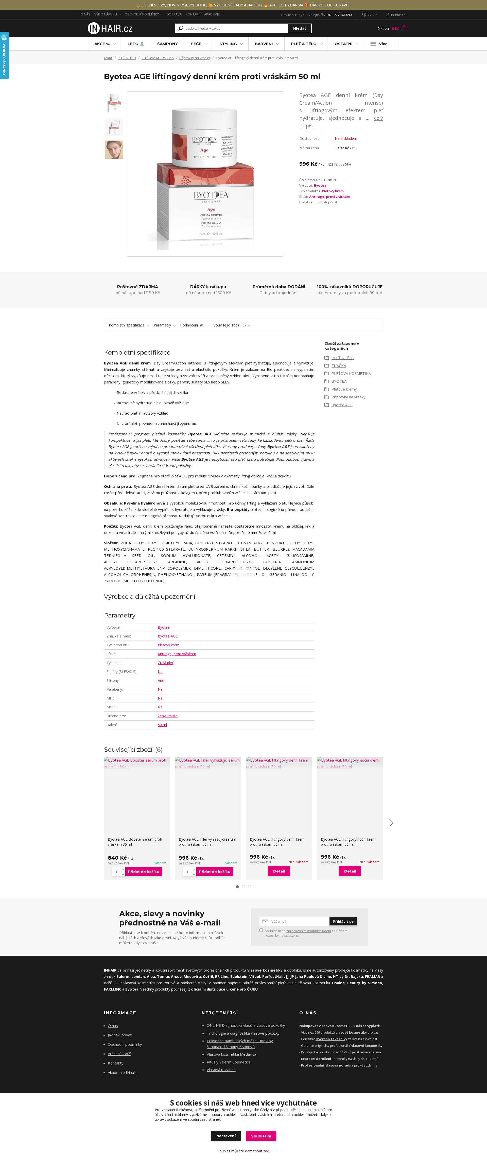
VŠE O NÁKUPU (105, 14)
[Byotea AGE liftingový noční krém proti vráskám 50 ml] (350, 763)
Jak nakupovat (120, 1034)
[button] (237, 886)
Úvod (108, 57)
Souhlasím (261, 1136)
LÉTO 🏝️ (136, 43)
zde (266, 1151)
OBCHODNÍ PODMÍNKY (142, 14)
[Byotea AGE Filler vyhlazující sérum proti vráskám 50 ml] (208, 763)
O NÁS (85, 14)
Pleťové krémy (344, 389)
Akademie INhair (122, 1072)
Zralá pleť (165, 662)
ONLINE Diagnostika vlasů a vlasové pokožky (246, 1025)
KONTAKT (193, 14)
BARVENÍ (264, 43)
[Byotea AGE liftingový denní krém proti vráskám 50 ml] (279, 763)
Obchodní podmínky (125, 1044)
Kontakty (116, 1063)
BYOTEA (339, 381)
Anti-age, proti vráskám (329, 196)
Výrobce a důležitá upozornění (149, 596)
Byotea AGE (168, 636)
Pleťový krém (333, 191)
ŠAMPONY (167, 43)
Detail (279, 871)
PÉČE (196, 43)
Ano (161, 680)
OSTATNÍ (344, 43)
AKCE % (102, 43)
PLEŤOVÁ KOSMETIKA (158, 57)
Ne (160, 671)
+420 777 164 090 (339, 14)
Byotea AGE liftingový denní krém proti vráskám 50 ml (277, 842)
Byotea (320, 185)
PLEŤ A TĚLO (304, 43)
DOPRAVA (174, 14)
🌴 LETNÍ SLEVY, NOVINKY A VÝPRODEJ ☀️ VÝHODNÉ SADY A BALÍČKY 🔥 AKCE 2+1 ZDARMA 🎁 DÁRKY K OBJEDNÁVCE (243, 4)
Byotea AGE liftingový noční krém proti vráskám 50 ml (348, 842)
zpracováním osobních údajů (308, 930)
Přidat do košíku (143, 871)
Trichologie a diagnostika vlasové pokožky (243, 1033)
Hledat (299, 28)
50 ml (162, 724)
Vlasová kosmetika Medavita (231, 1054)
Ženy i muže (168, 715)
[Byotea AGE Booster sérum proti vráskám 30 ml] (137, 763)
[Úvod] (110, 28)
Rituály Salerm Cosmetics (229, 1062)
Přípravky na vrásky (194, 57)
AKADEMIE (212, 14)
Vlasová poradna (221, 1069)
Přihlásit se (343, 921)
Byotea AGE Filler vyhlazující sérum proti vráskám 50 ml (207, 842)
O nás (113, 1025)
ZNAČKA (339, 365)
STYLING (228, 43)
